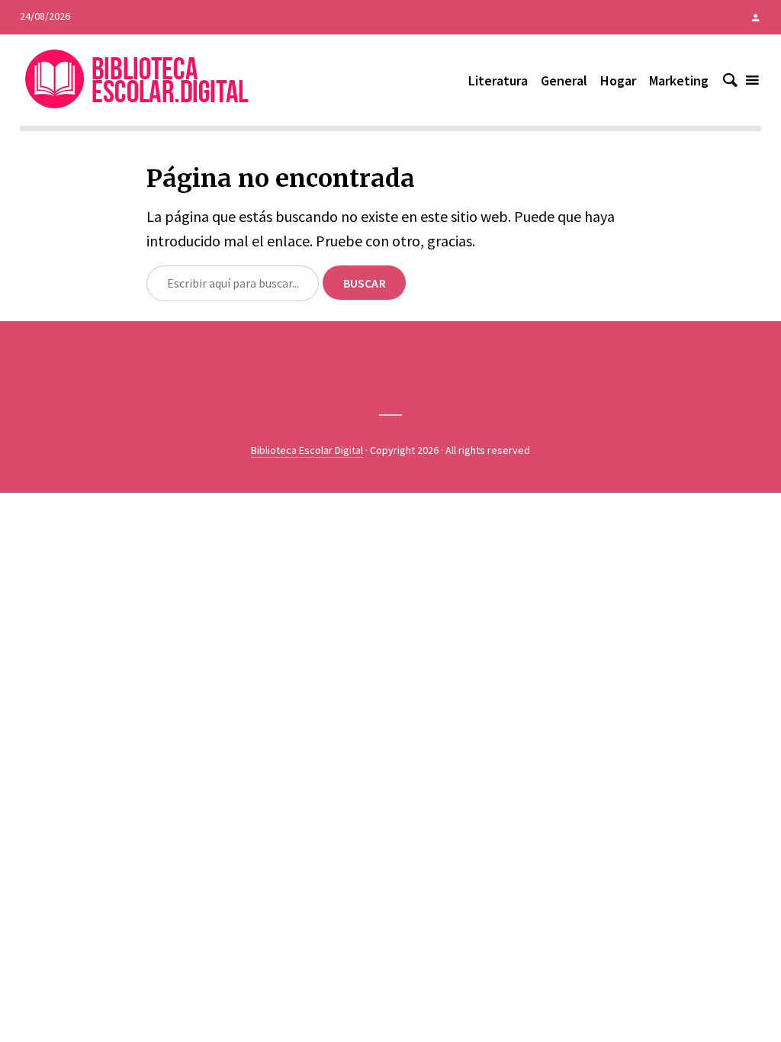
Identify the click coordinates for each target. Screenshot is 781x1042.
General (564, 80)
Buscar (364, 283)
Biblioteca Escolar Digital (307, 450)
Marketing (679, 80)
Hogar (618, 80)
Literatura (498, 80)
